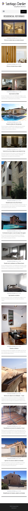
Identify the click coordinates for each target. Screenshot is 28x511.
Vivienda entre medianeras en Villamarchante (14, 263)
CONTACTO (23, 11)
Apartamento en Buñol (14, 94)
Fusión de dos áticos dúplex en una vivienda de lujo (14, 151)
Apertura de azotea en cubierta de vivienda (14, 460)
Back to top (14, 508)
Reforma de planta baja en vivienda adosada (14, 40)
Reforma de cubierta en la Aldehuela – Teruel (14, 396)
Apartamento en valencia (14, 295)
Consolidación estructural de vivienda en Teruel (14, 428)
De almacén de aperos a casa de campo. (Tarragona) (14, 233)
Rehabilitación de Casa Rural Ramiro (14, 202)
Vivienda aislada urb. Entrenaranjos (14, 124)
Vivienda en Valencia (14, 348)
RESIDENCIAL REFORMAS (11, 38)
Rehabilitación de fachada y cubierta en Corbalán (14, 493)
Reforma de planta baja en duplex (14, 66)
